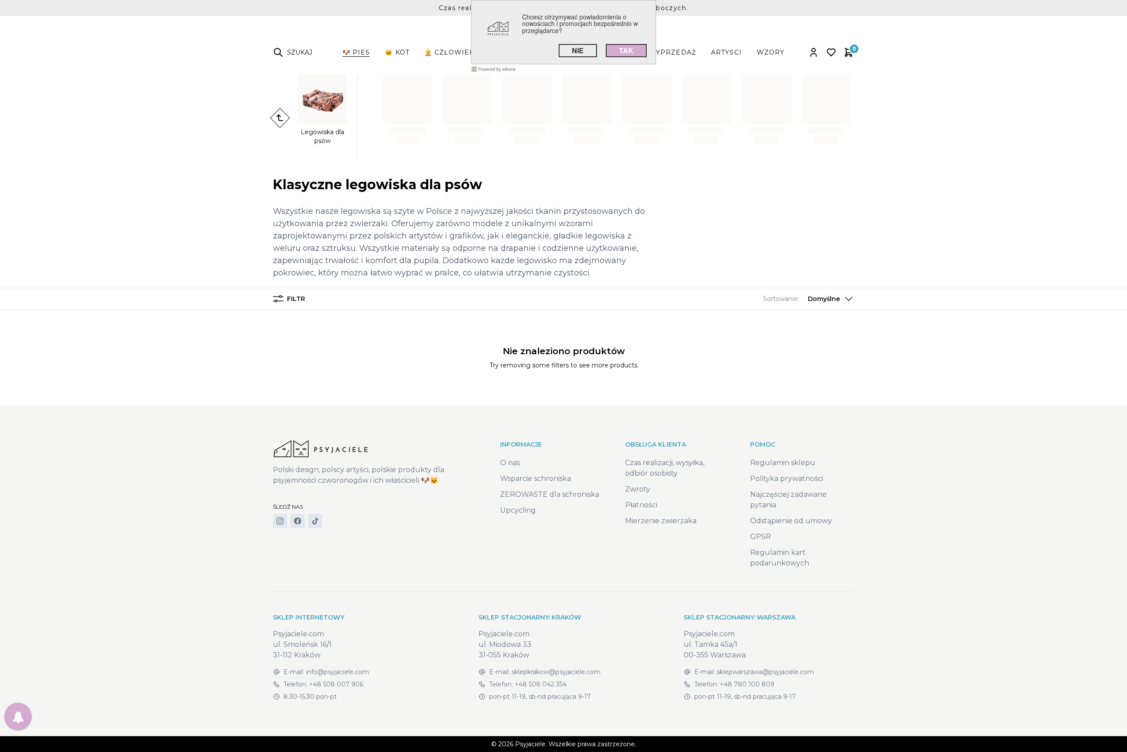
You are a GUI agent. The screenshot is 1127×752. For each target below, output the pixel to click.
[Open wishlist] (831, 52)
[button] (808, 298)
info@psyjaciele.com (337, 672)
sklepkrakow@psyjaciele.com (556, 672)
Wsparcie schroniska (535, 478)
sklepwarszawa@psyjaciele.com (765, 672)
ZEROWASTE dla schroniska (549, 494)
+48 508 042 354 (541, 684)
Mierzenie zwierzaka (660, 521)
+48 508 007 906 (336, 684)
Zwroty (637, 489)
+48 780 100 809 (747, 684)
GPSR (760, 536)
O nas (510, 463)
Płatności (641, 505)
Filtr (296, 299)
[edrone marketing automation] (493, 68)
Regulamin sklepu (782, 463)
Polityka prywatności (786, 478)
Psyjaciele (530, 744)
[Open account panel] (813, 52)
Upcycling (518, 510)
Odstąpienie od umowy (791, 521)
